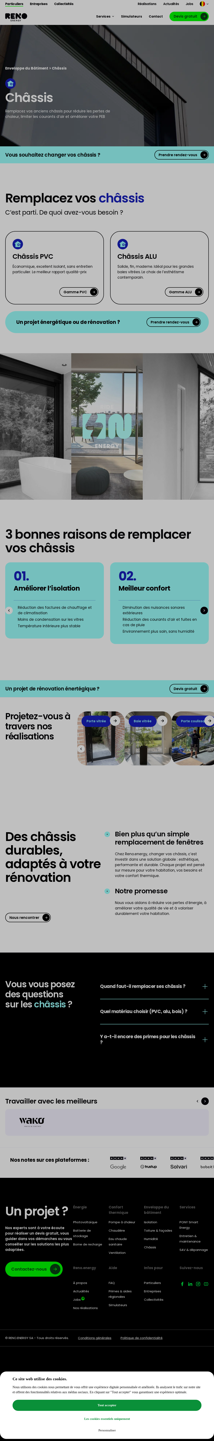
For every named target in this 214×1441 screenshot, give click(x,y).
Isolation (150, 1222)
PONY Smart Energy (189, 1225)
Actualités (81, 1291)
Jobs (78, 1299)
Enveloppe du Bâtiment (26, 68)
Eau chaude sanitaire (118, 1242)
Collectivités (153, 1299)
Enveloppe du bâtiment (156, 1210)
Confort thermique (118, 1210)
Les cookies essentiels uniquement (107, 1418)
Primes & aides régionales (120, 1294)
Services (187, 1207)
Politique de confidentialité (142, 1338)
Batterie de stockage (82, 1233)
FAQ (112, 1283)
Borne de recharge (87, 1244)
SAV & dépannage (194, 1250)
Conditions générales (94, 1338)
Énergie (80, 1207)
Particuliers (152, 1283)
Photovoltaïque (85, 1222)
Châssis (150, 1247)
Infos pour (153, 1267)
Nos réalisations (85, 1308)
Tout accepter (107, 1405)
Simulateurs (118, 1305)
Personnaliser (107, 1430)
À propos (80, 1283)
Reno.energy (84, 1267)
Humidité (151, 1239)
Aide (113, 1267)
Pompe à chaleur (122, 1222)
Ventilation (117, 1252)
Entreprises (152, 1291)
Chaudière (117, 1230)
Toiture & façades (158, 1230)
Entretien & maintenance (190, 1239)
